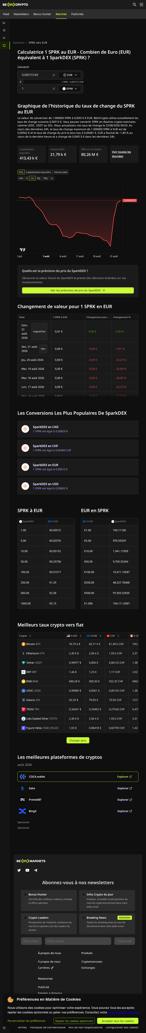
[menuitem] (5, 22)
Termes (22, 1027)
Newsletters (21, 14)
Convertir (19, 42)
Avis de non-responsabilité (85, 1027)
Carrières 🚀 (46, 967)
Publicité (43, 987)
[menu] (5, 34)
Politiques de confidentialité (47, 1027)
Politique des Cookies (123, 1012)
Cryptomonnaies (91, 961)
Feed (6, 14)
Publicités (77, 14)
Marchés (61, 14)
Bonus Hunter (42, 14)
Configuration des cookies (122, 1027)
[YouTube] (27, 870)
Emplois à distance (50, 993)
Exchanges (88, 967)
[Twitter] (19, 870)
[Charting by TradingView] (22, 250)
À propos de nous (49, 961)
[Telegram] (35, 870)
